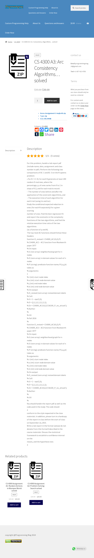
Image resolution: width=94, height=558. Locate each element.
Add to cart (52, 100)
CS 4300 (17, 42)
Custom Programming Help (38, 8)
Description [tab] (10, 150)
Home (10, 42)
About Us (54, 8)
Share (49, 134)
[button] (27, 57)
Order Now (53, 13)
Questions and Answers (37, 13)
